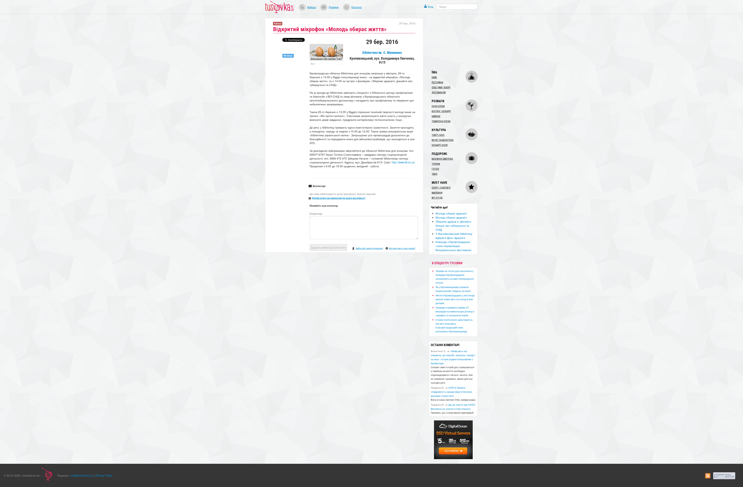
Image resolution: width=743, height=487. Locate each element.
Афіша (311, 7)
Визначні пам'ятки (442, 159)
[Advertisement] (458, 42)
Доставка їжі (439, 92)
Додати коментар (328, 247)
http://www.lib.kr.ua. (403, 162)
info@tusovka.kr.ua (81, 475)
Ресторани (437, 82)
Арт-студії (437, 197)
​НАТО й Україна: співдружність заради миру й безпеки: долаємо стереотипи (451, 391)
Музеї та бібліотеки (442, 140)
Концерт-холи (440, 145)
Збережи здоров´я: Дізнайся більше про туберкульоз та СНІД (453, 225)
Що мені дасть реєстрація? (402, 248)
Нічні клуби (438, 106)
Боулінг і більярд (441, 111)
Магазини (437, 192)
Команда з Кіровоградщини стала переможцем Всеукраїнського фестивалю (453, 246)
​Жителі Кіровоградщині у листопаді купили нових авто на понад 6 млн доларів (455, 299)
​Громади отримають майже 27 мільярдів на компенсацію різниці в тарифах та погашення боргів (455, 311)
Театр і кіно (438, 135)
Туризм (436, 164)
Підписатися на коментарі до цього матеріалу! (338, 198)
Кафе (434, 77)
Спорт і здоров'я (441, 187)
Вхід (430, 7)
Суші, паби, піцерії (441, 87)
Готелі (435, 169)
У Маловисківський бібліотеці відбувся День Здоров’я (454, 236)
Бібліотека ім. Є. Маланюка (382, 53)
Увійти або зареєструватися (369, 248)
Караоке (436, 116)
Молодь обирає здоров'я (451, 213)
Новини (334, 7)
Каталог (356, 7)
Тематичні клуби (441, 121)
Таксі (434, 174)
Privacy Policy (104, 475)
